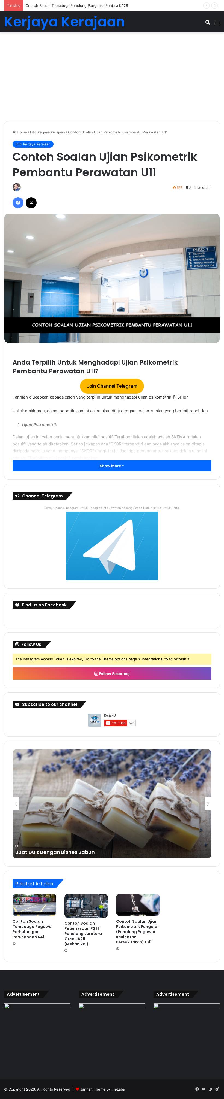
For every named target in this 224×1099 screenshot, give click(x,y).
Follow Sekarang (114, 673)
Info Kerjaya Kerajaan (47, 132)
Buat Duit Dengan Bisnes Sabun (55, 852)
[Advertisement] (112, 79)
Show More (111, 465)
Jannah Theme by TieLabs (102, 1089)
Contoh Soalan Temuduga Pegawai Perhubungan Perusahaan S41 (33, 929)
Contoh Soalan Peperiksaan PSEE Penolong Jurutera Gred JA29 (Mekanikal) (83, 934)
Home (21, 132)
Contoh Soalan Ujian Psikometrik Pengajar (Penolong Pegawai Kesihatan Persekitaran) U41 (137, 932)
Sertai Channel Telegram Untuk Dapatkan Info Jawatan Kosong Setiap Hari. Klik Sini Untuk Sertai (112, 508)
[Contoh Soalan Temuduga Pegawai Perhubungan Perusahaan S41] (34, 905)
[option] (112, 803)
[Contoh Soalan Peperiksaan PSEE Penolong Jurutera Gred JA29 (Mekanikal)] (86, 906)
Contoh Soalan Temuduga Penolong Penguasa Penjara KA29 (77, 5)
